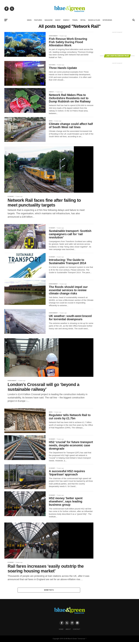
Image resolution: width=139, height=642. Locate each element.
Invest (58, 20)
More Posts (49, 590)
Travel (75, 20)
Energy (66, 20)
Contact (76, 629)
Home (61, 629)
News (29, 20)
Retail (83, 20)
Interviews (107, 20)
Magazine (49, 20)
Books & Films (94, 20)
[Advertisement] (117, 43)
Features (38, 20)
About (68, 629)
